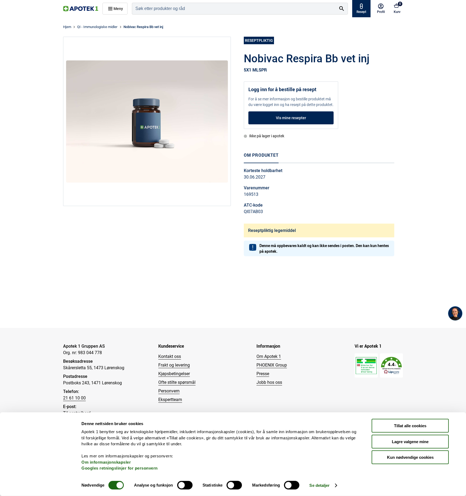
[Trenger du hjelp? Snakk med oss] (455, 313)
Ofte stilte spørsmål (177, 382)
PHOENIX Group (271, 365)
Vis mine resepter (291, 118)
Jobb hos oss (269, 382)
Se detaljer (319, 485)
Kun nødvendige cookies (410, 457)
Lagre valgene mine (410, 441)
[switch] (185, 485)
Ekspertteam (170, 399)
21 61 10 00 (74, 398)
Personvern (169, 391)
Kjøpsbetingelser (174, 373)
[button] (391, 365)
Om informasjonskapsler (106, 462)
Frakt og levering (174, 365)
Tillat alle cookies (410, 425)
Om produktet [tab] (261, 155)
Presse (262, 373)
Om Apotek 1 (268, 356)
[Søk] (342, 9)
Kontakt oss (169, 356)
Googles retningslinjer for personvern (119, 468)
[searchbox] (234, 8)
